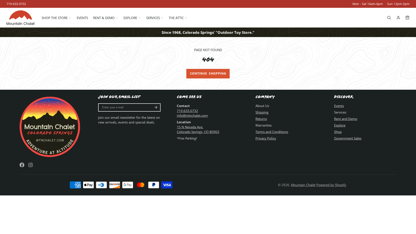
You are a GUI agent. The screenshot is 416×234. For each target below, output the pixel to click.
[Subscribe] (156, 107)
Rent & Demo (104, 18)
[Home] (20, 17)
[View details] (51, 126)
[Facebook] (22, 164)
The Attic (176, 18)
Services (153, 18)
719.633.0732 (187, 111)
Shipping (261, 112)
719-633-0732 (16, 4)
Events (82, 18)
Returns (261, 119)
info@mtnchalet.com (192, 115)
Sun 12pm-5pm (398, 4)
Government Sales (347, 138)
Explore (130, 18)
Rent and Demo (345, 119)
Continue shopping (208, 73)
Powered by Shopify (331, 185)
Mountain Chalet (303, 185)
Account (398, 18)
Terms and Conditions (271, 132)
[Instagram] (30, 164)
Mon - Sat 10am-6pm (368, 4)
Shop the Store (55, 18)
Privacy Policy (265, 138)
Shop (338, 132)
